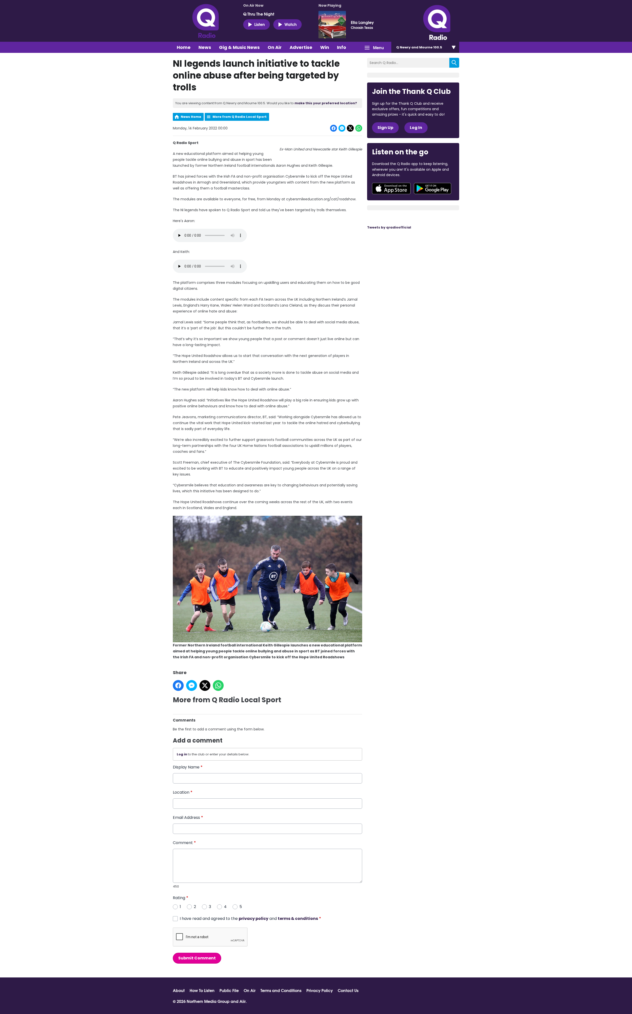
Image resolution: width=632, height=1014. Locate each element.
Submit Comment (197, 958)
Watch (290, 24)
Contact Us (348, 990)
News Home (191, 116)
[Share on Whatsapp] (358, 128)
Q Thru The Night (258, 14)
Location (183, 792)
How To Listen (202, 990)
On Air (275, 47)
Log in (182, 754)
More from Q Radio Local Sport (240, 116)
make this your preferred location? (326, 103)
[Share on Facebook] (333, 128)
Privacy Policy (319, 990)
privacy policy (253, 918)
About (179, 990)
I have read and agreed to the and (250, 918)
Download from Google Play (432, 188)
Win (324, 47)
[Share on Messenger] (341, 128)
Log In (416, 127)
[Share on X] (350, 128)
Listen (259, 24)
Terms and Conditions (280, 990)
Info (341, 47)
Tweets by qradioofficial (389, 227)
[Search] (454, 63)
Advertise (301, 47)
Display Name (188, 767)
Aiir (242, 1001)
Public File (229, 990)
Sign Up (385, 127)
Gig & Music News (239, 47)
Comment (184, 843)
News (204, 47)
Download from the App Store (391, 188)
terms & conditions (298, 918)
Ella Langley (362, 22)
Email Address (188, 817)
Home (184, 47)
